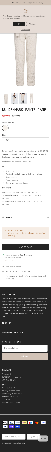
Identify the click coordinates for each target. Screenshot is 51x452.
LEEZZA (9, 443)
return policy (19, 233)
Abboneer (25, 356)
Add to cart (25, 247)
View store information (12, 261)
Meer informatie (15, 19)
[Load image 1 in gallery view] (25, 53)
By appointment (14, 390)
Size (4, 135)
